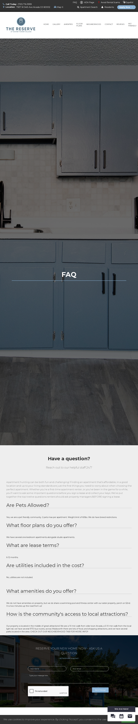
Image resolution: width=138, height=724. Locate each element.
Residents (109, 7)
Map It (60, 7)
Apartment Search (89, 7)
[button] (113, 716)
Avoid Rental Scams (110, 2)
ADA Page (89, 2)
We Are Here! (121, 708)
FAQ (74, 2)
